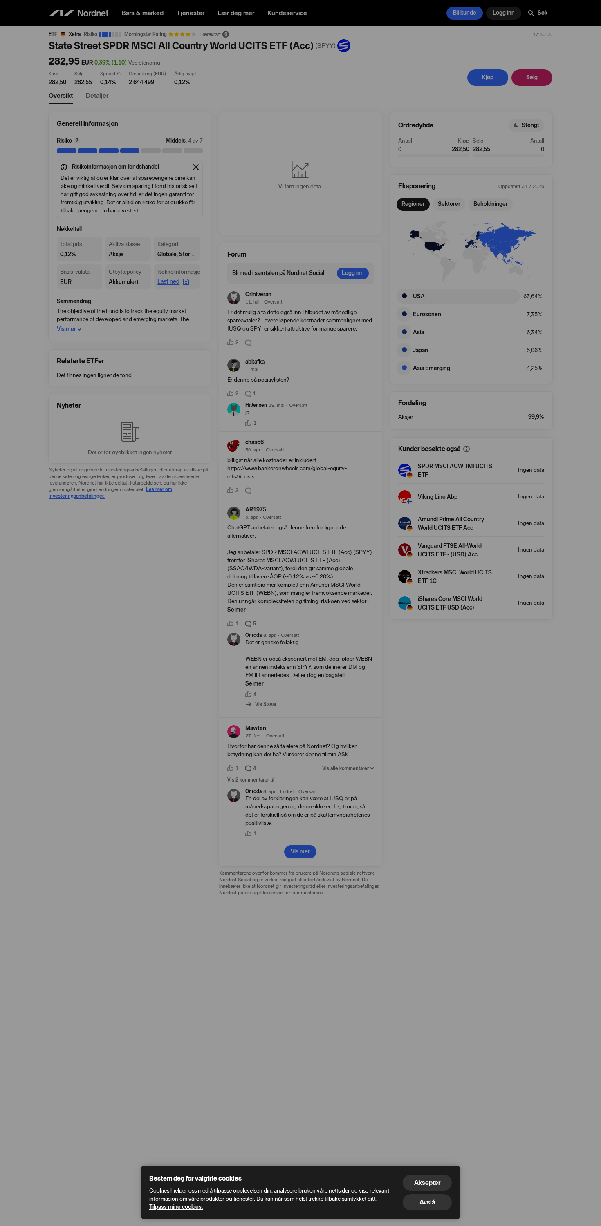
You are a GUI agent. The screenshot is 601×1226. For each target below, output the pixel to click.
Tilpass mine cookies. (176, 1207)
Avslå (427, 1202)
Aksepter (427, 1182)
